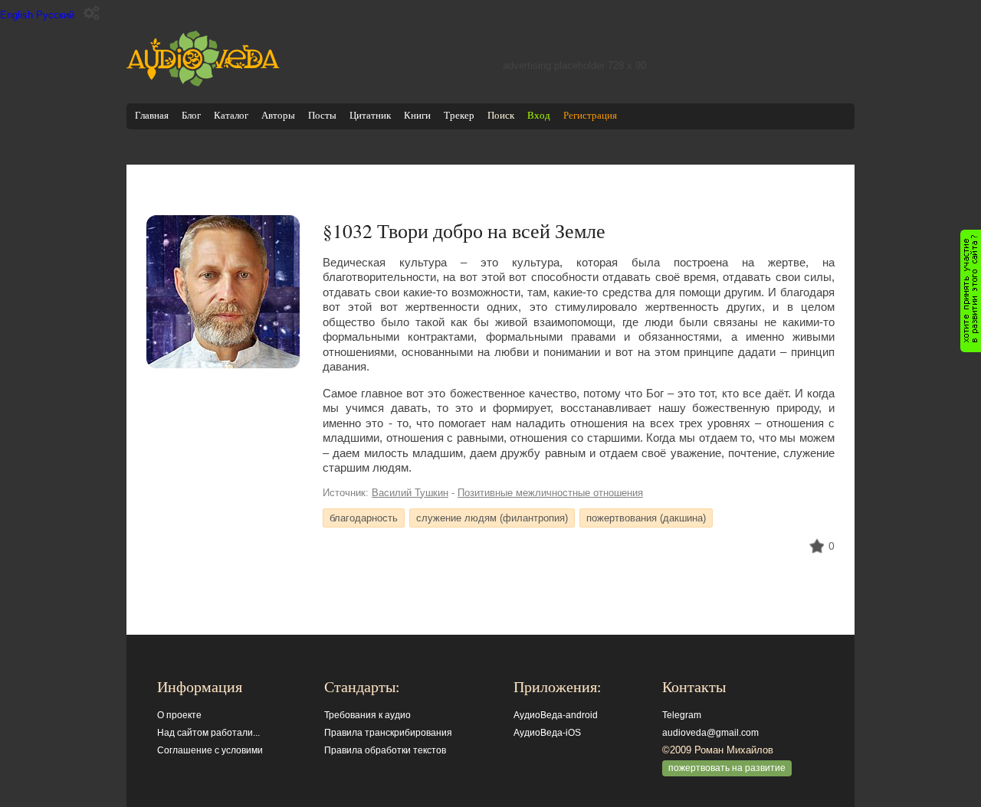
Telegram (681, 715)
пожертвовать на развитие (727, 768)
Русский (55, 15)
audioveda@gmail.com (710, 732)
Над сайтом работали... (208, 732)
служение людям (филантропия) (492, 518)
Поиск (500, 115)
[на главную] (203, 83)
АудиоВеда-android (555, 715)
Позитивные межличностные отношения (550, 492)
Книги (417, 115)
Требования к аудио (367, 715)
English (16, 15)
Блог (191, 115)
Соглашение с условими (210, 750)
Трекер (459, 115)
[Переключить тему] (91, 13)
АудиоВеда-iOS (547, 732)
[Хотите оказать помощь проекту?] (970, 291)
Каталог (231, 115)
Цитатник (370, 115)
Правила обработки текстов (385, 750)
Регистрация (590, 115)
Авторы (278, 115)
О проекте (179, 715)
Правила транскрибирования (388, 732)
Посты (322, 115)
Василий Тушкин (410, 492)
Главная (152, 115)
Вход (538, 115)
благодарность (364, 518)
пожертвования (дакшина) (646, 518)
